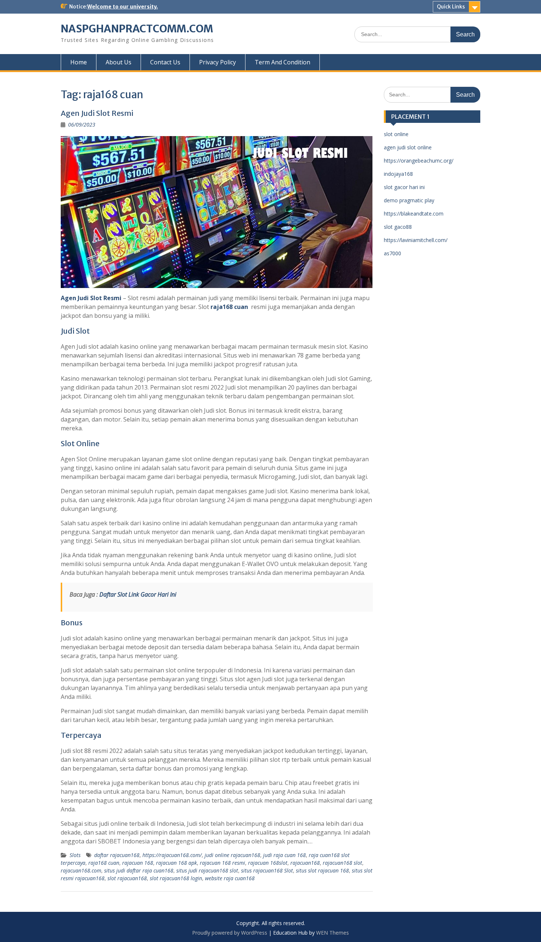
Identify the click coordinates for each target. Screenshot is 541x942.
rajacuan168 (305, 862)
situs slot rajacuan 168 (322, 870)
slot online (396, 134)
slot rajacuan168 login (176, 878)
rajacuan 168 (137, 862)
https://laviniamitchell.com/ (416, 240)
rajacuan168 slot (342, 862)
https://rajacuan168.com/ (172, 855)
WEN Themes (332, 932)
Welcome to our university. (122, 6)
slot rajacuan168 (127, 878)
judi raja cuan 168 (284, 855)
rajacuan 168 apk (176, 862)
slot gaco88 (398, 226)
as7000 (392, 253)
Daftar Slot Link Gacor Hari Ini (137, 594)
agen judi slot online (408, 147)
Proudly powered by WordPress (229, 932)
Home (78, 62)
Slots (75, 855)
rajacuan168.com (81, 870)
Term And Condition (282, 62)
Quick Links (451, 6)
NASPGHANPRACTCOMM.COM (137, 28)
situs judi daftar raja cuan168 (138, 870)
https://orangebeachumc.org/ (418, 160)
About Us (118, 62)
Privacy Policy (217, 62)
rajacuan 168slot (267, 862)
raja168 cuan (229, 307)
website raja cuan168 (230, 878)
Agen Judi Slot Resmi (97, 113)
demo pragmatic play (409, 200)
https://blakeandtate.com (413, 213)
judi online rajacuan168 (232, 855)
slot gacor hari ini (404, 187)
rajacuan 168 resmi (222, 862)
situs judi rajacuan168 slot (207, 870)
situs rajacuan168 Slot (267, 870)
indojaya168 (398, 173)
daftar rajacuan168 (116, 855)
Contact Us (165, 62)
